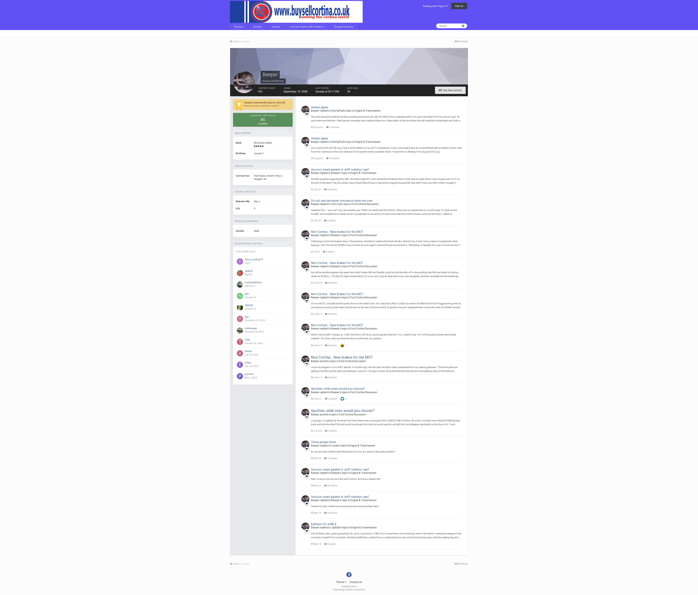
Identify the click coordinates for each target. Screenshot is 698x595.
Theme (340, 582)
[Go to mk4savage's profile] (240, 330)
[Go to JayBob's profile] (240, 273)
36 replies (331, 189)
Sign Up (459, 6)
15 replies (332, 458)
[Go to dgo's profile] (240, 319)
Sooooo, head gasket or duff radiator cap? (340, 169)
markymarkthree (253, 282)
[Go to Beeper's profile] (305, 110)
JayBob (249, 271)
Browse (238, 26)
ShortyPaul (337, 110)
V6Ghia (248, 351)
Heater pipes (319, 107)
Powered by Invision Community (349, 589)
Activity (257, 26)
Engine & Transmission (368, 110)
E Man (248, 362)
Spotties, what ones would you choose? (338, 388)
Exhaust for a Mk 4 (323, 524)
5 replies (332, 398)
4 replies (331, 220)
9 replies (331, 544)
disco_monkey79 (254, 259)
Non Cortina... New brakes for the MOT (337, 232)
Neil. (247, 293)
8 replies (330, 251)
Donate (276, 26)
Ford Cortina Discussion (365, 204)
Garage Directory (343, 26)
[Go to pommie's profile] (240, 376)
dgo (247, 316)
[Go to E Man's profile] (240, 365)
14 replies (334, 127)
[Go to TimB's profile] (240, 342)
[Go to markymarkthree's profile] (240, 284)
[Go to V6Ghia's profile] (240, 353)
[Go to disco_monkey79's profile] (240, 261)
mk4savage (251, 328)
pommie (249, 374)
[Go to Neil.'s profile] (240, 296)
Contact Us (356, 582)
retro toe (336, 204)
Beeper (315, 110)
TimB (247, 339)
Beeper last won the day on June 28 (264, 102)
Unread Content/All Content (306, 26)
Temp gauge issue (323, 442)
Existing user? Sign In (434, 6)
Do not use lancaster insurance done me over (342, 200)
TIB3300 (249, 305)
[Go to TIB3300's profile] (240, 307)
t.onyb (334, 445)
